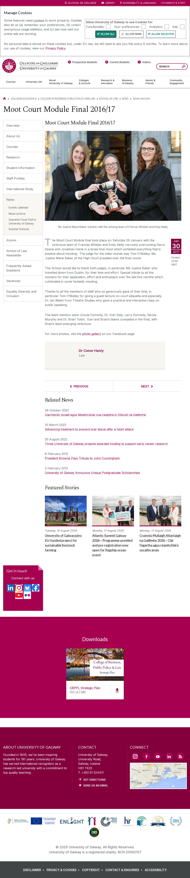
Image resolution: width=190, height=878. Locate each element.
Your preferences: (127, 26)
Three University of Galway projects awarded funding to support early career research (106, 444)
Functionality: (95, 26)
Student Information (20, 168)
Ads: (175, 26)
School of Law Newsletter (16, 253)
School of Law (108, 98)
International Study (19, 189)
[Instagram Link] (135, 756)
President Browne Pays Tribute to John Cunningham (82, 458)
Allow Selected (162, 34)
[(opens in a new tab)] (10, 588)
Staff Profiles (15, 178)
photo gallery (91, 334)
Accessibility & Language (139, 2)
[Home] (4, 98)
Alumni (11, 240)
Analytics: (156, 26)
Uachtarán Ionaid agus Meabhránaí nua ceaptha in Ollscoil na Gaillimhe (95, 415)
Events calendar (18, 207)
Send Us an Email (95, 785)
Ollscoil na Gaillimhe (82, 2)
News (125, 98)
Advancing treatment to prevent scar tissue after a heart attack (89, 429)
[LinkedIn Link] (169, 756)
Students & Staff (173, 2)
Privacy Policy (55, 48)
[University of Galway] (30, 66)
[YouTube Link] (157, 756)
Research (13, 157)
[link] (31, 821)
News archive (17, 213)
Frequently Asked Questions (18, 268)
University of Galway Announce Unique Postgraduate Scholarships (92, 473)
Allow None (133, 34)
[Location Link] (158, 787)
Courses (12, 147)
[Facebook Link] (146, 756)
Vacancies (13, 281)
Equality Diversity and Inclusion (21, 294)
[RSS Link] (180, 756)
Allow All (108, 34)
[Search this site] (183, 66)
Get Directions (94, 779)
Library (110, 2)
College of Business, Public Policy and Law (67, 98)
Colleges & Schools (24, 98)
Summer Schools (19, 229)
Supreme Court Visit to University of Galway (22, 221)
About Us (13, 136)
